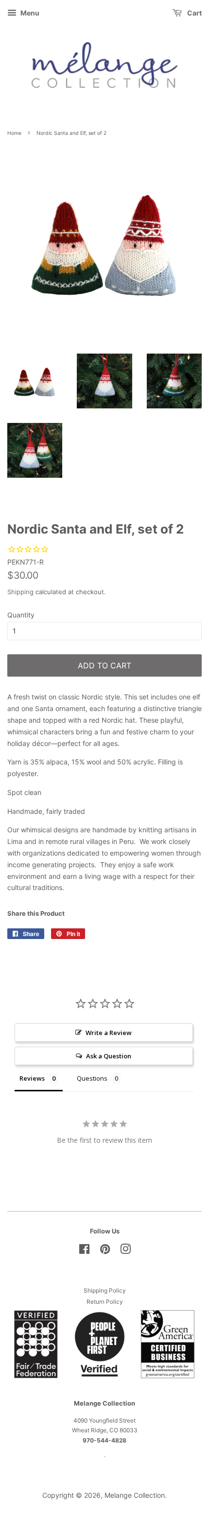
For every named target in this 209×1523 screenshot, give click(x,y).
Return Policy (105, 1301)
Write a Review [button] (109, 1032)
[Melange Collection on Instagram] (125, 1251)
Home (14, 133)
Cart (194, 13)
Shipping (20, 592)
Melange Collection (134, 1495)
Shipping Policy (105, 1290)
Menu (29, 13)
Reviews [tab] (32, 1078)
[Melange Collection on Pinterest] (105, 1251)
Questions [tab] (92, 1078)
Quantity (21, 615)
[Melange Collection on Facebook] (84, 1251)
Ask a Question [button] (108, 1056)
